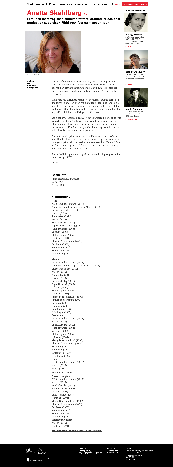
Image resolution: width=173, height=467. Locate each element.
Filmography (32, 87)
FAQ (98, 4)
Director (129, 46)
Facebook (109, 453)
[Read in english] (136, 119)
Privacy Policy (85, 450)
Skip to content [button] (7, 2)
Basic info (31, 85)
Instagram (113, 450)
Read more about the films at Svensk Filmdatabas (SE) (77, 430)
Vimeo (92, 4)
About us (83, 448)
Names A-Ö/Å (81, 4)
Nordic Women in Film (41, 4)
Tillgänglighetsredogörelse (90, 453)
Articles (70, 4)
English (61, 4)
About (104, 4)
